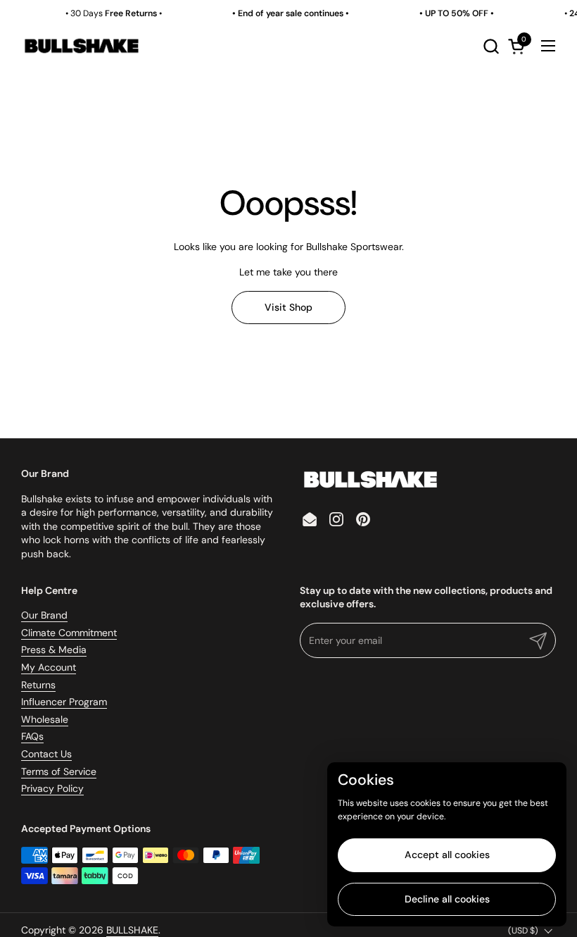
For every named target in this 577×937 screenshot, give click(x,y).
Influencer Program (64, 701)
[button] (491, 46)
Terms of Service (58, 771)
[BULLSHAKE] (81, 45)
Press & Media (54, 649)
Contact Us (46, 753)
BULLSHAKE (132, 930)
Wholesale (44, 719)
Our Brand (44, 615)
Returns (38, 684)
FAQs (32, 736)
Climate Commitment (69, 632)
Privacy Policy (52, 788)
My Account (48, 667)
